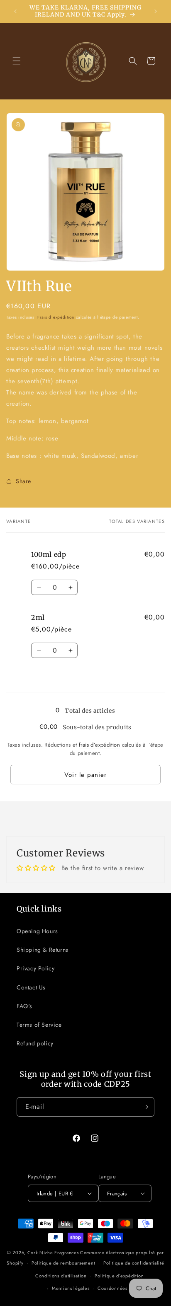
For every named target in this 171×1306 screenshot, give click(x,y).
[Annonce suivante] (156, 11)
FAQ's (24, 1006)
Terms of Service (39, 1025)
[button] (16, 61)
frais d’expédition (99, 745)
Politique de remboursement (63, 1263)
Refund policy (35, 1043)
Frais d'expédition (55, 317)
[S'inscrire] (145, 1107)
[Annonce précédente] (15, 11)
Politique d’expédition (119, 1275)
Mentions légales (70, 1288)
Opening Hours (37, 931)
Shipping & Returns (42, 950)
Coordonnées (112, 1288)
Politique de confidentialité (133, 1263)
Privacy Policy (35, 968)
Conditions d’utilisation (61, 1275)
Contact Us (31, 987)
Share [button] (23, 481)
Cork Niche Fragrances (53, 1252)
